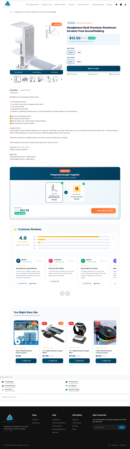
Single (71, 52)
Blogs (74, 429)
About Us (75, 419)
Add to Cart (26, 361)
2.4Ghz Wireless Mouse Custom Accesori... (104, 352)
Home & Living (46, 4)
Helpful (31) (86, 283)
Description (14, 90)
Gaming (109, 4)
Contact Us (56, 419)
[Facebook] (7, 431)
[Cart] (121, 4)
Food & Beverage (98, 4)
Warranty (55, 432)
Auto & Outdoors (83, 4)
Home (11, 12)
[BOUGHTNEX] (7, 4)
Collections (36, 423)
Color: (71, 57)
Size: (70, 48)
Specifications (26, 90)
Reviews (75, 426)
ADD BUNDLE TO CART (103, 211)
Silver (79, 61)
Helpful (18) (54, 281)
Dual (79, 52)
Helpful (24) (22, 283)
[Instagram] (5, 431)
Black (70, 61)
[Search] (116, 4)
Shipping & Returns (58, 429)
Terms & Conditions (59, 423)
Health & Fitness (60, 4)
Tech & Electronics (32, 4)
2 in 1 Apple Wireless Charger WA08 (52, 352)
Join (121, 427)
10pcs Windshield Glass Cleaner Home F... (24, 352)
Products (35, 419)
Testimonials (76, 423)
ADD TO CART (93, 68)
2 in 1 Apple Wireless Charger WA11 (79, 352)
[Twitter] (11, 431)
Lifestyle (71, 4)
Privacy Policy (57, 426)
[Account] (125, 4)
